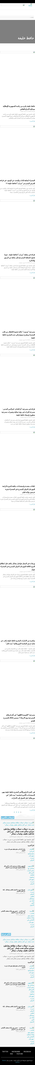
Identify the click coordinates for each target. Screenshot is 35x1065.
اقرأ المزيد (31, 845)
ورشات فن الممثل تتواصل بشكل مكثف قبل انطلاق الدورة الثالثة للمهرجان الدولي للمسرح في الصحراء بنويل (17, 566)
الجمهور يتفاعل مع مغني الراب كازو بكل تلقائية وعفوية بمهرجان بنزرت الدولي (14, 866)
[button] (32, 12)
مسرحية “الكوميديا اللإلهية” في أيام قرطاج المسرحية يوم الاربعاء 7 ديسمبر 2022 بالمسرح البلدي (19, 718)
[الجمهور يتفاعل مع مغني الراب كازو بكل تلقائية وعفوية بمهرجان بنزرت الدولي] (30, 875)
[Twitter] (8, 1)
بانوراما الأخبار (12, 836)
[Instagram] (12, 1)
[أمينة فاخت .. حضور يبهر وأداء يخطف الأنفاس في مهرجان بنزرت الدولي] (30, 919)
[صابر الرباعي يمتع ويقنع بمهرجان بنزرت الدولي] (30, 854)
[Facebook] (16, 1)
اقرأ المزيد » (32, 121)
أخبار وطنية (20, 836)
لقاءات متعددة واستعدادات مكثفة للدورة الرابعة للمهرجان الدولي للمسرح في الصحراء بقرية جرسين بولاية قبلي (18, 489)
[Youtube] (5, 1)
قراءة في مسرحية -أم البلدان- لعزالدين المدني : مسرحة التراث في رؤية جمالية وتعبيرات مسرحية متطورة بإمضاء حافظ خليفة (18, 412)
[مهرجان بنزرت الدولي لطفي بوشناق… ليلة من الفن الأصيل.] (30, 897)
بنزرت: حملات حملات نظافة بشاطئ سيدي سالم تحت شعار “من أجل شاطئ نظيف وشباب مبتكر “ (19, 831)
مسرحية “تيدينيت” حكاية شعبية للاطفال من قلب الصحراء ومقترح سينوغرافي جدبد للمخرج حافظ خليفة (18, 335)
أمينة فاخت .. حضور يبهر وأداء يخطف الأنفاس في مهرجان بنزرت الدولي (13, 911)
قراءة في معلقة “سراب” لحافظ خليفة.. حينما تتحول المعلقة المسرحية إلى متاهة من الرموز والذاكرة (19, 258)
